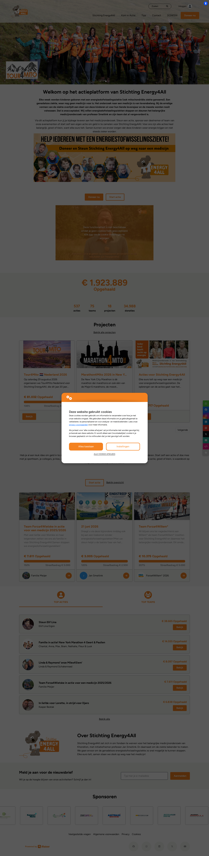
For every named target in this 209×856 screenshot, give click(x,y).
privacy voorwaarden (78, 424)
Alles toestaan (86, 446)
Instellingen (123, 446)
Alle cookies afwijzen (104, 454)
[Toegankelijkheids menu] (205, 3)
